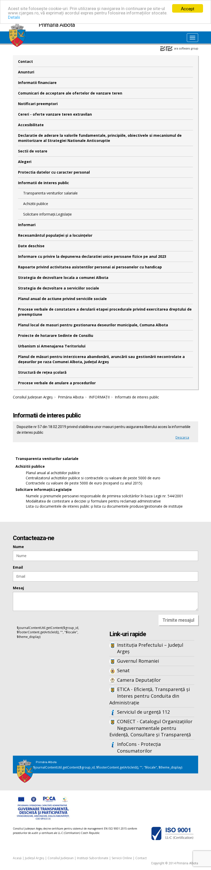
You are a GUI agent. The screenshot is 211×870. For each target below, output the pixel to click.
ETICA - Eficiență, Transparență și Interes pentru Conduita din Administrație (149, 695)
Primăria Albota (71, 397)
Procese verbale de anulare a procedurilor (57, 382)
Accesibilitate (31, 124)
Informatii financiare (37, 82)
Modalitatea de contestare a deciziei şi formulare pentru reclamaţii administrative (93, 501)
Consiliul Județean (61, 858)
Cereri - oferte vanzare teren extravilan (55, 114)
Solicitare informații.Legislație (47, 214)
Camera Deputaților (139, 680)
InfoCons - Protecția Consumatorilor (139, 747)
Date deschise (31, 245)
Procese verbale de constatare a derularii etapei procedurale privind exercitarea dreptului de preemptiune (105, 312)
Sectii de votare (32, 151)
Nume (18, 546)
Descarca (182, 437)
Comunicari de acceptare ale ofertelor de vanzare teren (70, 93)
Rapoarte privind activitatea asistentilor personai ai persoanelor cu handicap (90, 267)
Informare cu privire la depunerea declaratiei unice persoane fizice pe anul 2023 (92, 256)
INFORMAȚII (99, 397)
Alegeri (24, 161)
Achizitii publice (35, 203)
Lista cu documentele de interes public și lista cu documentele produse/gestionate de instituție (104, 506)
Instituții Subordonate (92, 858)
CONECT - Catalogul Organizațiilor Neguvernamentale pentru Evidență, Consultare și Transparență (150, 728)
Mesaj (18, 587)
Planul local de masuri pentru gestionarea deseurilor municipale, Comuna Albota (93, 324)
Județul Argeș (34, 858)
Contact (25, 61)
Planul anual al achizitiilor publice (53, 472)
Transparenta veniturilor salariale (50, 193)
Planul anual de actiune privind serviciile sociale (62, 298)
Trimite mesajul (178, 620)
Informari (27, 224)
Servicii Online (122, 858)
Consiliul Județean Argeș (33, 397)
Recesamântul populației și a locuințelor (55, 235)
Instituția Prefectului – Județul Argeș (150, 648)
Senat (123, 670)
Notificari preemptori (38, 103)
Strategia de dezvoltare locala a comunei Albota (63, 277)
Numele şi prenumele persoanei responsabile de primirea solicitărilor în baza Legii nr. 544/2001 (104, 495)
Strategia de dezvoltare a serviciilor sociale (58, 288)
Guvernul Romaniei (138, 661)
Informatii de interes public (43, 182)
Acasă (17, 858)
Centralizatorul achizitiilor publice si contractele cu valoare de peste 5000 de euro (93, 477)
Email (18, 567)
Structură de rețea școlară (42, 372)
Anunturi (26, 72)
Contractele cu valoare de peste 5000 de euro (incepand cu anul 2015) (84, 483)
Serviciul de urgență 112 (143, 712)
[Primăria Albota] (17, 26)
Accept (187, 8)
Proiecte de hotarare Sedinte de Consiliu (55, 335)
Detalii (14, 17)
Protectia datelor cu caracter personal (54, 172)
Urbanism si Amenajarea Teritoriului (51, 346)
